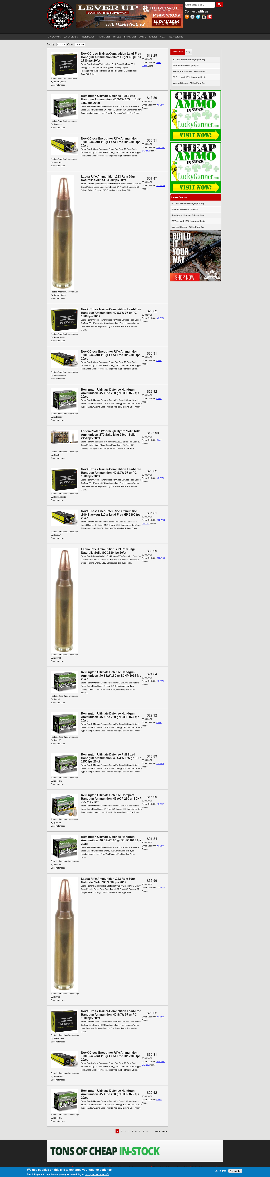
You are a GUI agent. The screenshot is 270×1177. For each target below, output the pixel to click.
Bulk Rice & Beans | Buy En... (187, 65)
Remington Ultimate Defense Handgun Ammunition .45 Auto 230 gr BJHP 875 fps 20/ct (110, 393)
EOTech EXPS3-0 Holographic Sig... (190, 59)
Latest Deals (178, 52)
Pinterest (210, 17)
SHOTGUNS (130, 36)
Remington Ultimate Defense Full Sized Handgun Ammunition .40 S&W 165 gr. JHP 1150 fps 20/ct (111, 99)
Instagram (204, 17)
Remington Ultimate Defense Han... (190, 71)
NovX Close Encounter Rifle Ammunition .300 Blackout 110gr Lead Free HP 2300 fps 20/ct (111, 142)
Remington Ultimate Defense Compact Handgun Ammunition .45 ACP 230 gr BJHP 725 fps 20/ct (111, 799)
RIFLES (117, 36)
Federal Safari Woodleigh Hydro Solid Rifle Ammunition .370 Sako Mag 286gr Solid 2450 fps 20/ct (110, 435)
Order (70, 44)
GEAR (163, 36)
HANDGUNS (104, 36)
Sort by (51, 44)
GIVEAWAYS (54, 36)
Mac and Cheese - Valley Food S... (189, 83)
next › (157, 1131)
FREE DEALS (88, 36)
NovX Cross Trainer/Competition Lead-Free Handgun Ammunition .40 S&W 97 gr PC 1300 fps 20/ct (111, 313)
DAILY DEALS (71, 36)
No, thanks (235, 1171)
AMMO (142, 36)
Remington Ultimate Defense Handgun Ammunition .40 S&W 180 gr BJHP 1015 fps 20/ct (111, 676)
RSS (187, 17)
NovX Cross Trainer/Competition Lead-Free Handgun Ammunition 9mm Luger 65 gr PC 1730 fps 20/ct (111, 57)
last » (164, 1131)
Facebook (193, 17)
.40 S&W (160, 105)
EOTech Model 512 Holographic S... (189, 77)
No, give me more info (97, 1174)
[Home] (60, 15)
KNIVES (153, 36)
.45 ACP (160, 804)
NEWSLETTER (176, 36)
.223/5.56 (160, 185)
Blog (188, 52)
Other (159, 360)
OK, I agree (220, 1171)
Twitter (199, 17)
